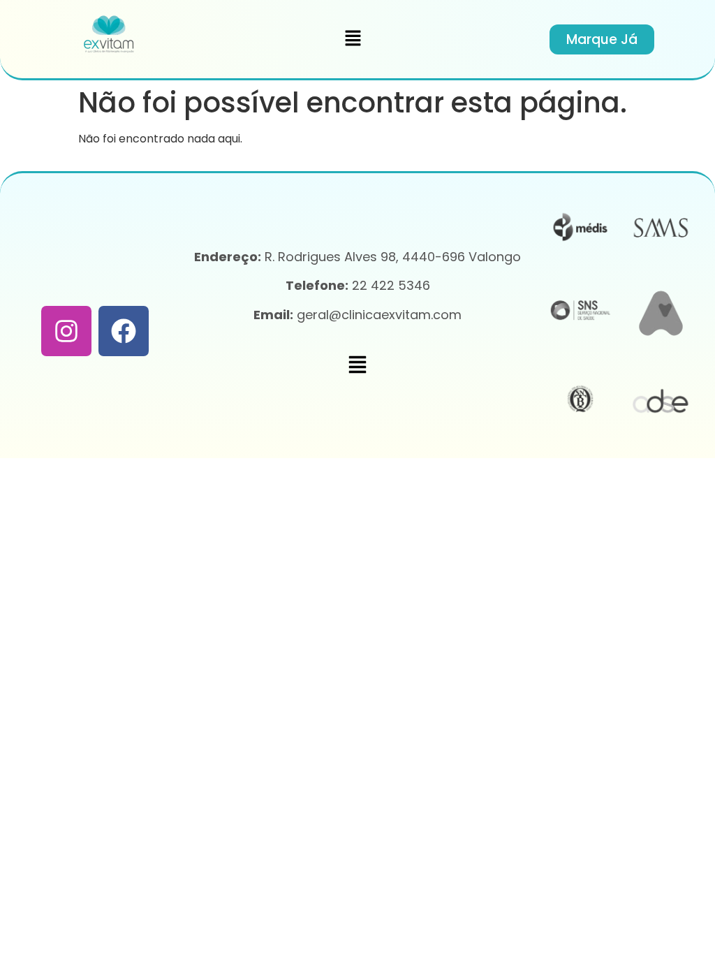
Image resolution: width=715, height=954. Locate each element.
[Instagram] (66, 331)
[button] (353, 39)
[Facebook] (123, 331)
